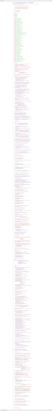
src (15, 2)
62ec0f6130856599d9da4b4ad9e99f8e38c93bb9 (21, 2)
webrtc (13, 2)
